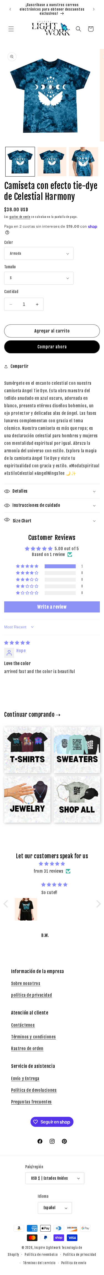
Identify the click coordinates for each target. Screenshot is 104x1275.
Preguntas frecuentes (31, 1102)
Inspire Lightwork (47, 1248)
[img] (17, 642)
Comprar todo (74, 785)
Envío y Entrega (25, 1078)
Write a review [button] (51, 607)
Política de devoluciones (34, 1090)
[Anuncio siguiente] (94, 9)
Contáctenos (23, 1025)
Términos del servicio (39, 1263)
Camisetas (24, 736)
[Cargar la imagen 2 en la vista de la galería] (52, 161)
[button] (11, 29)
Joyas (24, 785)
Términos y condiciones (33, 1037)
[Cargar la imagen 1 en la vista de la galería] (20, 161)
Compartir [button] (19, 366)
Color (8, 242)
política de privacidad (31, 995)
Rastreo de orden (27, 1048)
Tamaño (10, 267)
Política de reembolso (41, 1255)
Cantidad (11, 291)
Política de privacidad (79, 1255)
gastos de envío (20, 217)
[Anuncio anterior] (10, 9)
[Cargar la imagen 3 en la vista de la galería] (83, 161)
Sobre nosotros (25, 983)
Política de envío (74, 1263)
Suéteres (73, 736)
